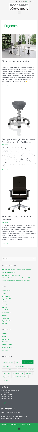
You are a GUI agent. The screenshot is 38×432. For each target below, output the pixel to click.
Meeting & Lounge (7, 347)
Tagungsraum (6, 376)
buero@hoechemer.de (7, 403)
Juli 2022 (4, 293)
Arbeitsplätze (5, 64)
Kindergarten (22, 370)
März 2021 (5, 310)
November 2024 (6, 290)
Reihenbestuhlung (18, 373)
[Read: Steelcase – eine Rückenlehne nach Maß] (19, 194)
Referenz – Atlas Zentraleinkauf (11, 275)
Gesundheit (7, 366)
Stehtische (28, 373)
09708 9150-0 (21, 1)
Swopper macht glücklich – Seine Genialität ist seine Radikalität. (18, 140)
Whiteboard (6, 380)
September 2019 (6, 321)
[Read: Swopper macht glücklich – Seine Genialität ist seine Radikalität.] (19, 113)
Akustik (4, 336)
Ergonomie (28, 362)
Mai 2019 (4, 323)
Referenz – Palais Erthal (8, 272)
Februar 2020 (6, 318)
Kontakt (28, 1)
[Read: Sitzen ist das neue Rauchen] (19, 46)
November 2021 (6, 296)
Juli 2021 (4, 301)
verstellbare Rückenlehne (20, 376)
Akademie (4, 333)
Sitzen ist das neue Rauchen (16, 61)
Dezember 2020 (6, 312)
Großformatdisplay (19, 366)
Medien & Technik (7, 344)
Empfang (18, 362)
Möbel (31, 370)
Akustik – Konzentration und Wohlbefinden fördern (16, 280)
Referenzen (5, 350)
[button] (19, 12)
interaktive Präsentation (9, 370)
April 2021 (4, 307)
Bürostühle (5, 144)
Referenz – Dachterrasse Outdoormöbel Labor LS (16, 278)
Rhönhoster (26, 424)
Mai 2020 (4, 315)
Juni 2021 (4, 304)
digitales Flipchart (8, 362)
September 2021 (6, 299)
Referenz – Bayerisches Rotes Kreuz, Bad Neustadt (16, 269)
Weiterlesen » (5, 85)
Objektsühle (6, 373)
